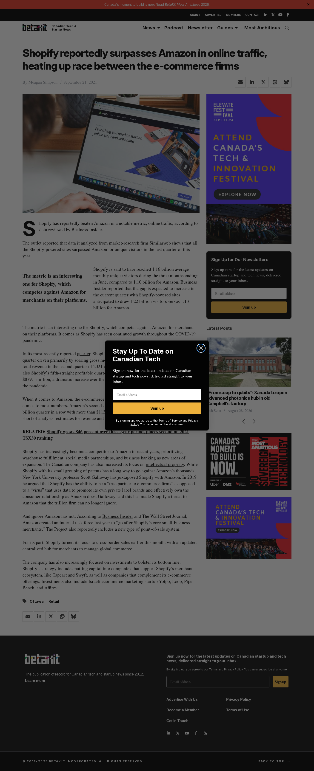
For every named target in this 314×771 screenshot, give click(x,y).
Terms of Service (170, 420)
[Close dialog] (201, 348)
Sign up (157, 408)
